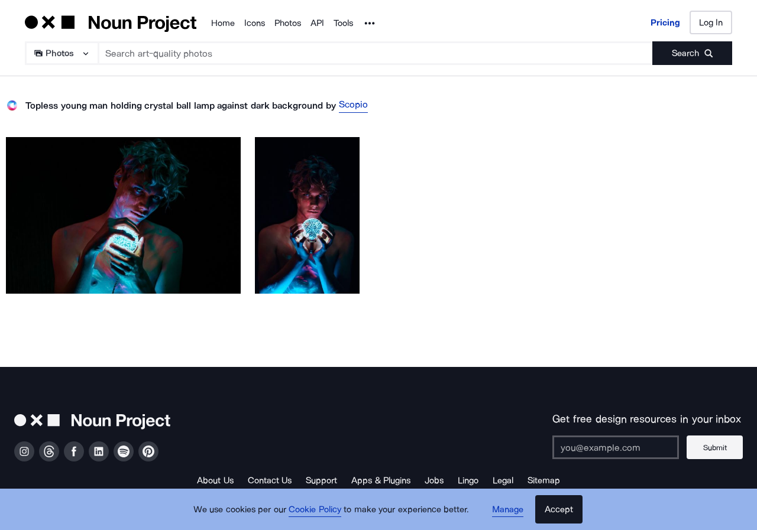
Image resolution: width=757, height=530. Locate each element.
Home (223, 23)
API (317, 23)
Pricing (665, 22)
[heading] (123, 215)
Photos (287, 23)
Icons (254, 23)
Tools (343, 23)
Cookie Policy (315, 509)
